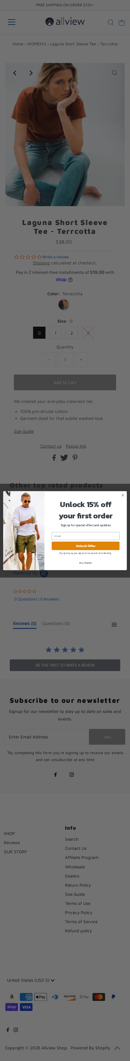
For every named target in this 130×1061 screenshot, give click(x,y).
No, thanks (85, 562)
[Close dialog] (123, 495)
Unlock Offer (86, 545)
